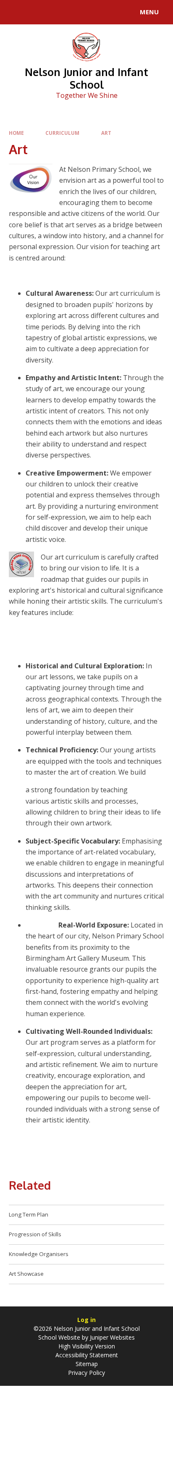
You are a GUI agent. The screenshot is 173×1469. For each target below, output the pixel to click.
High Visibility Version (86, 1346)
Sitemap (87, 1364)
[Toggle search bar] (15, 12)
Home (16, 133)
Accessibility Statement (86, 1355)
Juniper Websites (112, 1337)
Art (106, 133)
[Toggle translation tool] (36, 12)
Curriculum (62, 133)
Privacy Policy (86, 1373)
